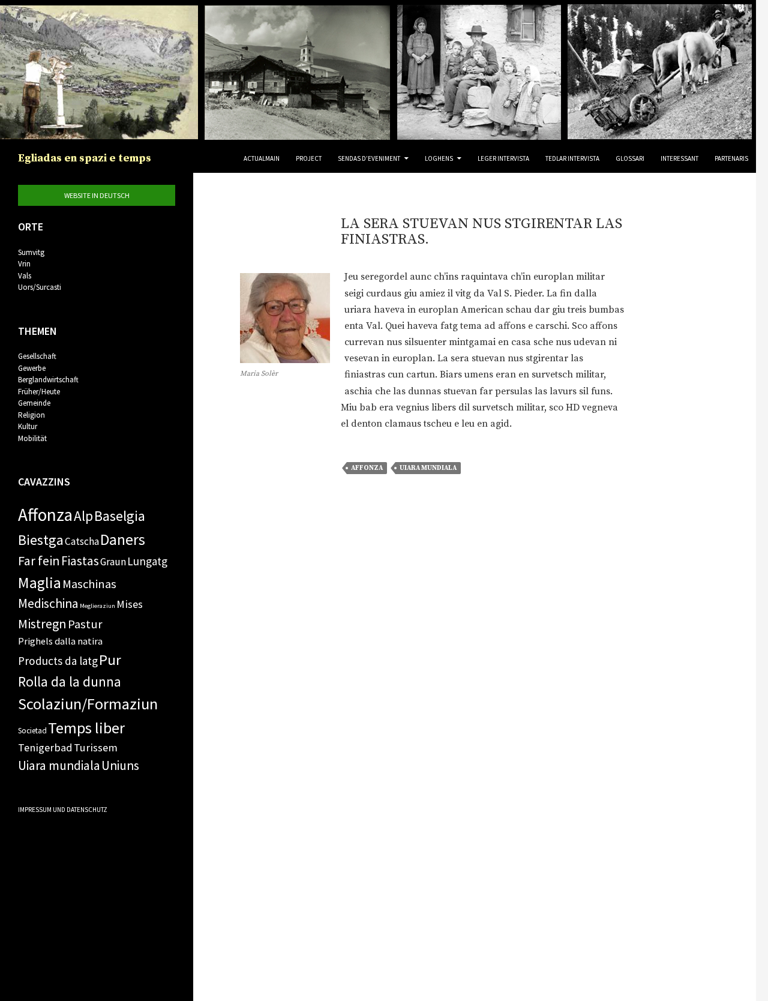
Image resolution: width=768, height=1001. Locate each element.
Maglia (39, 582)
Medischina (48, 603)
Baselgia (119, 516)
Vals (24, 276)
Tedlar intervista (572, 158)
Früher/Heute (39, 391)
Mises (129, 604)
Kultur (27, 426)
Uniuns (120, 765)
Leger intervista (503, 158)
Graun (113, 561)
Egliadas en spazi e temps (84, 158)
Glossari (630, 158)
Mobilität (32, 438)
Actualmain (262, 158)
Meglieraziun (97, 606)
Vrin (24, 264)
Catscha (82, 541)
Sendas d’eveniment (369, 158)
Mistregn (42, 623)
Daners (122, 539)
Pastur (85, 624)
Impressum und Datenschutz (62, 809)
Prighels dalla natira (60, 641)
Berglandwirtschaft (48, 379)
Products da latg (58, 661)
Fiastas (80, 561)
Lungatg (147, 561)
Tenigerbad (45, 747)
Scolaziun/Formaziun (88, 704)
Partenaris (731, 158)
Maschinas (89, 584)
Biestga (41, 540)
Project (309, 158)
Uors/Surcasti (39, 287)
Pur (110, 660)
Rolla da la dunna (69, 681)
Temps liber (86, 728)
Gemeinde (34, 403)
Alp (83, 516)
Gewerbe (32, 368)
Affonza (367, 468)
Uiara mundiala (428, 468)
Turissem (96, 747)
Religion (31, 415)
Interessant (679, 158)
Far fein (39, 560)
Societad (32, 731)
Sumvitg (31, 252)
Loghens (439, 158)
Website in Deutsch (97, 195)
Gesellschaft (37, 356)
